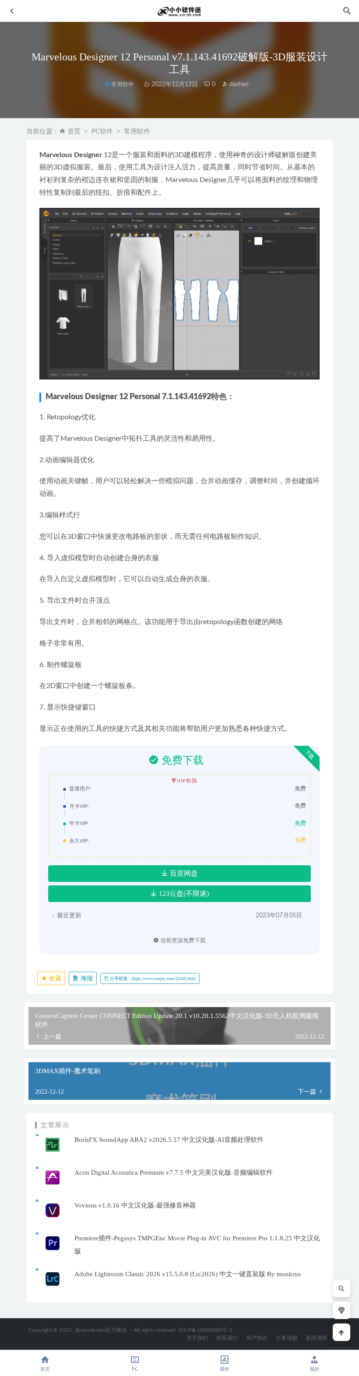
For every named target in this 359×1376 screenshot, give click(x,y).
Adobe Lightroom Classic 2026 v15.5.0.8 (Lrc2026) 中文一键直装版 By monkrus (187, 1274)
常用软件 (122, 84)
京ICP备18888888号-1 (205, 1330)
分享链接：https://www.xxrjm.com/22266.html (152, 978)
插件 (224, 1369)
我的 (314, 1369)
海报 (86, 978)
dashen (238, 84)
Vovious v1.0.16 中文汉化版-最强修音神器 (135, 1205)
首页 (74, 131)
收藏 (54, 978)
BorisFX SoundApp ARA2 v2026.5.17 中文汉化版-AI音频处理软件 (169, 1139)
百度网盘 (183, 873)
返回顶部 (316, 1338)
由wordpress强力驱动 (101, 1330)
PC (135, 1369)
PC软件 (102, 131)
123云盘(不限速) (183, 893)
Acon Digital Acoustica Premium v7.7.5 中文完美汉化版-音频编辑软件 (173, 1172)
